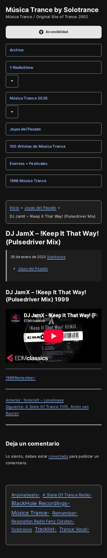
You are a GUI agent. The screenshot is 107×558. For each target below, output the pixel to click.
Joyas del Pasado (25, 129)
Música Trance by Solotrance (52, 9)
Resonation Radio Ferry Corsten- (42, 521)
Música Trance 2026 (29, 98)
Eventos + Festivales (29, 163)
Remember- (25, 377)
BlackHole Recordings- (40, 503)
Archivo (17, 50)
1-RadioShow (22, 67)
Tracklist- (46, 529)
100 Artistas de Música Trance (38, 146)
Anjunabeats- (25, 494)
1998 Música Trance (28, 180)
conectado (58, 456)
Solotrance (56, 257)
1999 (10, 377)
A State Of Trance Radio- (67, 494)
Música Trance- (30, 513)
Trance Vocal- (74, 529)
